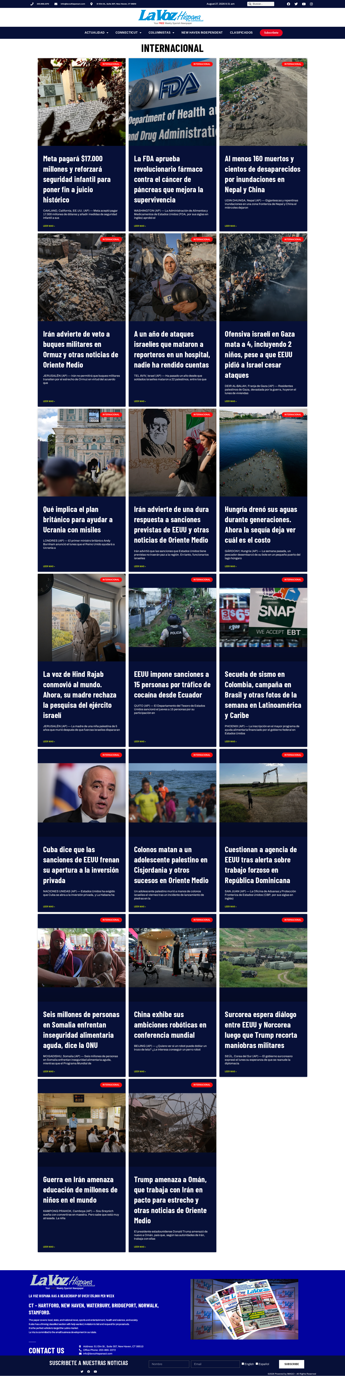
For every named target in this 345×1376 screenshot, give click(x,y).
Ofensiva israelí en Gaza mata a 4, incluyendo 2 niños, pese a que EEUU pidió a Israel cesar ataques (260, 354)
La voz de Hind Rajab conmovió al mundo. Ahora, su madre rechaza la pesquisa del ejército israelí (79, 694)
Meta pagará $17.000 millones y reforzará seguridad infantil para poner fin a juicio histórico (77, 178)
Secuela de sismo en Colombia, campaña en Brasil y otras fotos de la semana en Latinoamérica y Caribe (263, 694)
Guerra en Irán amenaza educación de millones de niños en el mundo (80, 1189)
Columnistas (160, 32)
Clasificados (241, 32)
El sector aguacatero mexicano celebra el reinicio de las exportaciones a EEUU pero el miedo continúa (258, 1199)
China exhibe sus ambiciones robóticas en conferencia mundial (170, 1024)
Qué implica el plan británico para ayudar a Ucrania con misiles (78, 519)
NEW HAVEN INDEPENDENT (202, 32)
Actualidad (95, 32)
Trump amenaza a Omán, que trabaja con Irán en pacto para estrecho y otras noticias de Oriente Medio (170, 1199)
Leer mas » (49, 226)
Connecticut (127, 32)
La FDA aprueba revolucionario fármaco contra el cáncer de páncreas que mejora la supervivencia (168, 178)
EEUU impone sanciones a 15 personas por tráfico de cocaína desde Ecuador (172, 684)
